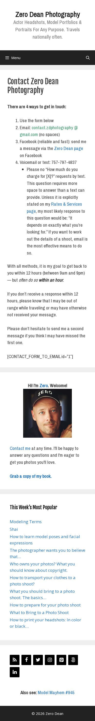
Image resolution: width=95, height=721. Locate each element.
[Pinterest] (61, 660)
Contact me (20, 448)
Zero (43, 385)
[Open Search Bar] (88, 57)
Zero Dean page (68, 148)
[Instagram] (50, 660)
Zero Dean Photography (47, 14)
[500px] (73, 660)
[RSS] (14, 660)
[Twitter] (38, 660)
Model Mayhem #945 (56, 692)
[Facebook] (26, 660)
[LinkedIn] (14, 672)
